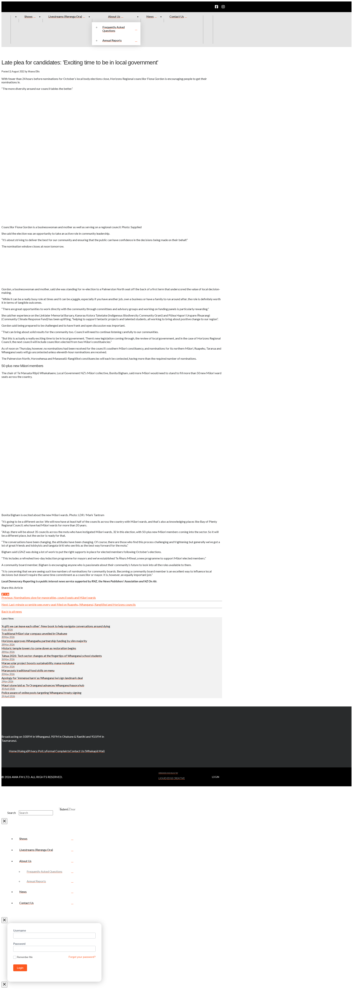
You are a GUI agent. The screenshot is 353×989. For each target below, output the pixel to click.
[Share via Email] (10, 594)
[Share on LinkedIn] (8, 594)
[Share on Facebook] (2, 594)
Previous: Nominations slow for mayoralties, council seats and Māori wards (48, 597)
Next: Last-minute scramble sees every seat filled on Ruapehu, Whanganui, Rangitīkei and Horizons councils (68, 604)
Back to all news (11, 611)
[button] (217, 29)
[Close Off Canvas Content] (4, 920)
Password (19, 943)
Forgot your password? (82, 956)
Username (19, 930)
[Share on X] (5, 594)
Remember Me (25, 957)
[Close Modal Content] (4, 821)
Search (11, 812)
